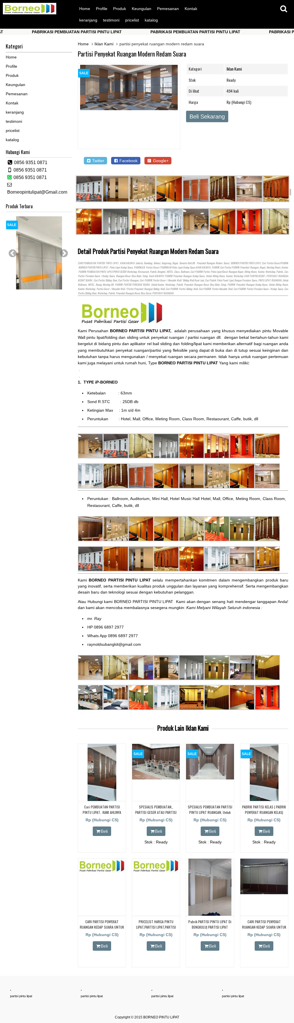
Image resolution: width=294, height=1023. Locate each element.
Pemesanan (168, 8)
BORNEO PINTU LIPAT (161, 1017)
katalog (151, 20)
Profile (101, 8)
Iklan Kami (103, 44)
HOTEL (170, 272)
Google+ (160, 160)
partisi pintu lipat (21, 996)
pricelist (132, 20)
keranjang (88, 20)
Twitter (97, 160)
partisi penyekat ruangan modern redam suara (132, 53)
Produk (119, 8)
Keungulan (141, 8)
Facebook (128, 160)
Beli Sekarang (207, 116)
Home (84, 8)
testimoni (111, 20)
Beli (104, 831)
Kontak (191, 8)
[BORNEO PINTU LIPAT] (29, 13)
